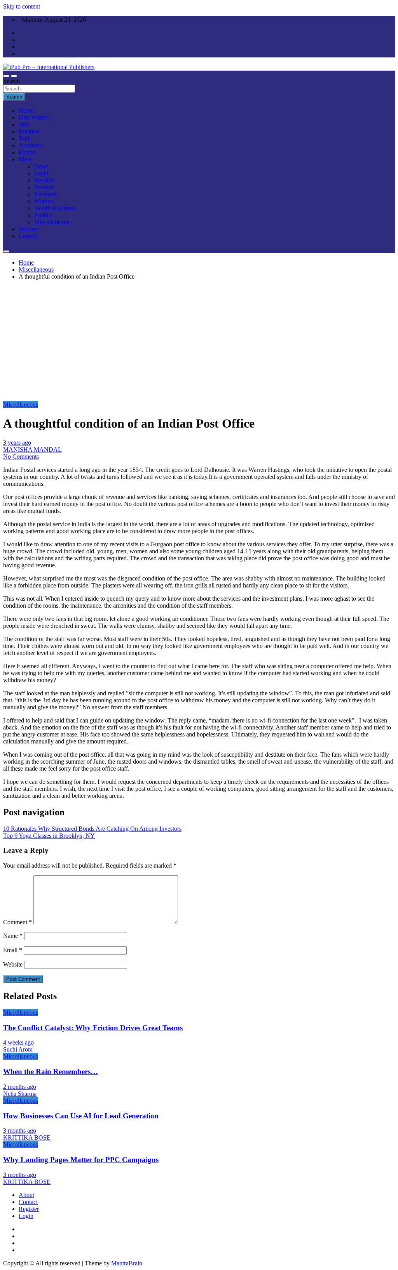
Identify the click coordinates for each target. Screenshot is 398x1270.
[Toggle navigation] (6, 76)
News (41, 166)
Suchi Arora (18, 1049)
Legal (41, 173)
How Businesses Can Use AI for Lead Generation (81, 1116)
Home (26, 110)
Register (29, 1209)
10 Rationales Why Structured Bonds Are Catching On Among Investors (92, 828)
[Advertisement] (199, 340)
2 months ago (19, 1086)
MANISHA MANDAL (32, 449)
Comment (17, 922)
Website (13, 964)
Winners (29, 229)
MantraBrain (126, 1263)
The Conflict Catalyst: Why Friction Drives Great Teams (93, 1028)
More (25, 159)
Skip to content (21, 6)
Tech (25, 138)
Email (12, 950)
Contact (28, 236)
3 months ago (19, 1130)
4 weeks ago (18, 1042)
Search (11, 81)
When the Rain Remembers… (50, 1071)
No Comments (21, 456)
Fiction (27, 152)
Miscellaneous (51, 222)
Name (13, 935)
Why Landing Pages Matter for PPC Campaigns (81, 1160)
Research (45, 194)
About (26, 1195)
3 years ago (17, 442)
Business (29, 131)
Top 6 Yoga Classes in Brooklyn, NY (49, 835)
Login (26, 1216)
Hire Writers (34, 117)
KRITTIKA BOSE (27, 1137)
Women (43, 201)
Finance (44, 187)
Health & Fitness (54, 208)
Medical (44, 180)
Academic (31, 145)
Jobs (24, 124)
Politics (43, 215)
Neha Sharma (20, 1093)
